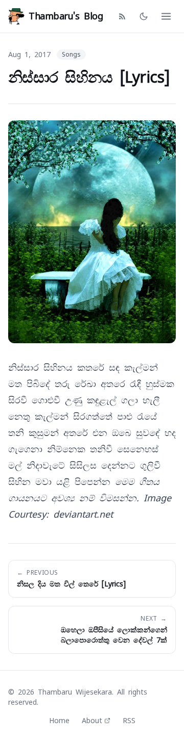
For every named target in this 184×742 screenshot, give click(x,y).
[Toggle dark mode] (143, 16)
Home (59, 720)
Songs (71, 54)
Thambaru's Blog (66, 16)
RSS (129, 720)
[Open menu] (166, 16)
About (92, 720)
